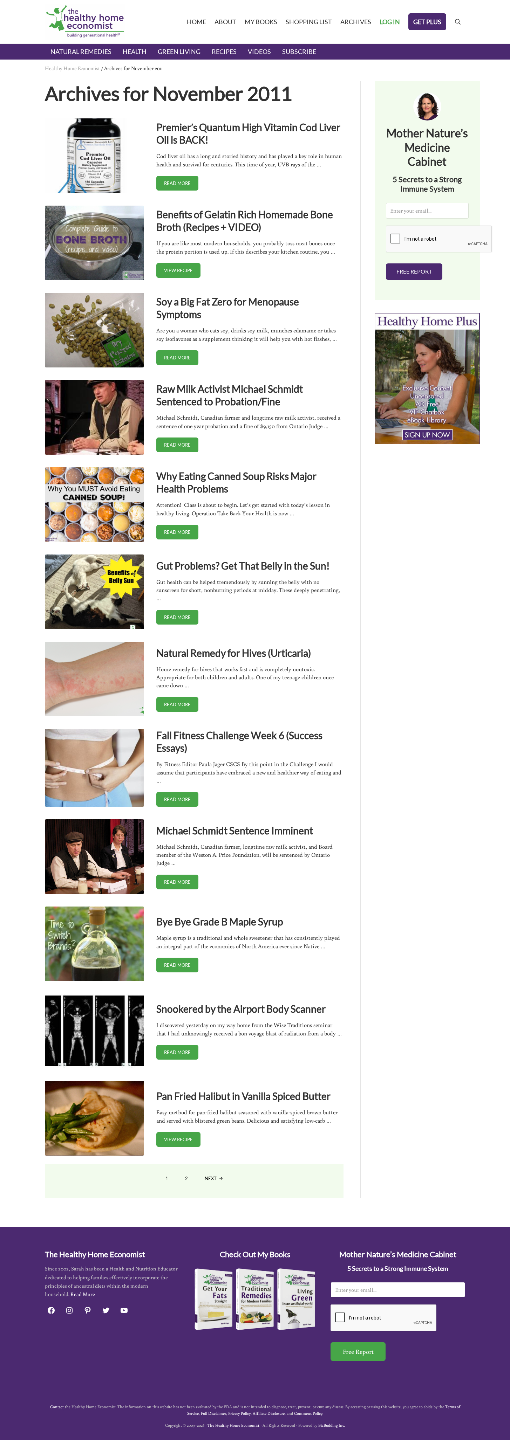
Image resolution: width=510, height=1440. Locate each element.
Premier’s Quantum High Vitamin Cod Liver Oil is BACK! (248, 133)
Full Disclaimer (213, 1413)
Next (211, 1178)
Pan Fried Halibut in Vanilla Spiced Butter (243, 1096)
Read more (181, 184)
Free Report (414, 271)
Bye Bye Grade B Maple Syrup (219, 922)
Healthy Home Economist (72, 68)
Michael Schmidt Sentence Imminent (234, 830)
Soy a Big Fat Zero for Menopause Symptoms (227, 308)
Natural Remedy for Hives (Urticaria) (233, 653)
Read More (82, 1294)
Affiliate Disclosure (269, 1413)
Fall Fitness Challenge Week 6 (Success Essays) (239, 741)
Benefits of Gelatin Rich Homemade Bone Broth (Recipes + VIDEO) (244, 220)
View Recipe (182, 272)
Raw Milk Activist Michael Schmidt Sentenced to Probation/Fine (229, 395)
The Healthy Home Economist (233, 1425)
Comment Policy (308, 1413)
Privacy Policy (239, 1413)
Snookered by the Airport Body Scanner (241, 1009)
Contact (57, 1406)
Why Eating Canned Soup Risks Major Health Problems (236, 482)
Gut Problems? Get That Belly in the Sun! (243, 566)
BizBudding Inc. (331, 1425)
